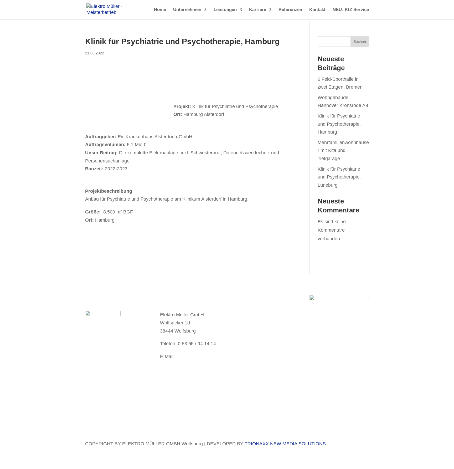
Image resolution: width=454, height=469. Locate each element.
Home (160, 10)
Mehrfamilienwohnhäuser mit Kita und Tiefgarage (343, 150)
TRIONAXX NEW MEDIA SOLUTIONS (285, 443)
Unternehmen (187, 10)
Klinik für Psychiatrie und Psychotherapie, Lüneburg (339, 177)
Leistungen (225, 10)
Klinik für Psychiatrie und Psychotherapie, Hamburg (339, 124)
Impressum (251, 321)
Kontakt (317, 10)
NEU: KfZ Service (351, 10)
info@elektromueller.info (185, 364)
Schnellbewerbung (104, 358)
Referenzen (290, 10)
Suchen (359, 41)
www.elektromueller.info (185, 372)
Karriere (257, 10)
